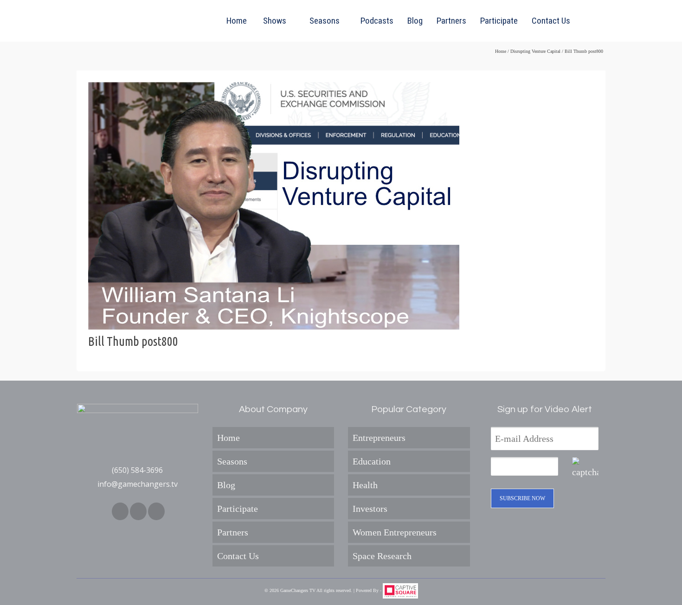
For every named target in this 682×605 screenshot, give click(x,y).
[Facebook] (120, 511)
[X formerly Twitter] (138, 511)
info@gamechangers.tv (137, 484)
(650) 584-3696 (137, 470)
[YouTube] (156, 511)
